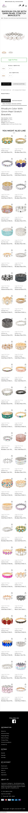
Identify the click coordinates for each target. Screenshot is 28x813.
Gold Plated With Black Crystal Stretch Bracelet (21, 632)
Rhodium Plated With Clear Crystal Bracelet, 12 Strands (7, 540)
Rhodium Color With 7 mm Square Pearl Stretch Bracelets (7, 472)
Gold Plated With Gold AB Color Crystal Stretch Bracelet (21, 495)
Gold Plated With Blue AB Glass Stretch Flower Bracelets (21, 175)
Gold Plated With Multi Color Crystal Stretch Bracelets (7, 495)
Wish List (3, 772)
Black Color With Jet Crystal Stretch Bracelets (21, 609)
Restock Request (17, 100)
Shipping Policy (5, 735)
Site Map (3, 757)
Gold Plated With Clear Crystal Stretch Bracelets (7, 266)
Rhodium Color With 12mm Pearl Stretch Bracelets (15, 18)
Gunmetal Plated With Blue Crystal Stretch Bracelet (21, 289)
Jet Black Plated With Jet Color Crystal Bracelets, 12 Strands (21, 403)
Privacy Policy (4, 740)
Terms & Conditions (6, 742)
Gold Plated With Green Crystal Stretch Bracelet (7, 426)
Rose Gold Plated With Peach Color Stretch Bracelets (21, 381)
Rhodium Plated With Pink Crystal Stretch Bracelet (21, 518)
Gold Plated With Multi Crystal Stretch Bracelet (21, 426)
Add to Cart (6, 84)
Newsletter (4, 774)
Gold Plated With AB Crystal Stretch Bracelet (21, 358)
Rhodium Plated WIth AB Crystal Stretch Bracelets (7, 403)
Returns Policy (5, 738)
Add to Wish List (7, 90)
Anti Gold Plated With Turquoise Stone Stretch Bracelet (7, 152)
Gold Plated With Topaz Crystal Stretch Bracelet (7, 358)
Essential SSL (3, 812)
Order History (4, 768)
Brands (3, 753)
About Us (3, 731)
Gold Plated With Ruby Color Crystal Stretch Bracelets (7, 563)
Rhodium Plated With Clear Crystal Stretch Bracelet (21, 198)
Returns (3, 770)
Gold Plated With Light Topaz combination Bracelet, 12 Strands (21, 312)
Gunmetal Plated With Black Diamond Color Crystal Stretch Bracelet (7, 335)
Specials (3, 755)
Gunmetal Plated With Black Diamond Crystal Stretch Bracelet (7, 289)
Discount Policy (5, 733)
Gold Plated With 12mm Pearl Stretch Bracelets (21, 701)
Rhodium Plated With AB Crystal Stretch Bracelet (7, 175)
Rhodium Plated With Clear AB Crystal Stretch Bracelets (21, 472)
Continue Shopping (18, 84)
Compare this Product (20, 90)
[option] (4, 52)
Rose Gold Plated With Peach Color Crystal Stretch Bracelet (21, 449)
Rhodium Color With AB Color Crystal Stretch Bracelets (7, 449)
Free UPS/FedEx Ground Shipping (12, 104)
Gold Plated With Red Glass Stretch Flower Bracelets (7, 632)
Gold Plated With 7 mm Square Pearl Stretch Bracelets (7, 609)
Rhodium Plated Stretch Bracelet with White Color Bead (21, 243)
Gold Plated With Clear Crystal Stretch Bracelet (7, 198)
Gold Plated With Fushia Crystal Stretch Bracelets (7, 586)
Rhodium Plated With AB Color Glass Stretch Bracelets (21, 678)
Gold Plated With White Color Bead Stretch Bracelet (7, 312)
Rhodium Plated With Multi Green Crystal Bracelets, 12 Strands (21, 152)
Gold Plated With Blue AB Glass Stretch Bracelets (7, 655)
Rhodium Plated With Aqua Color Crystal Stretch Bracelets (7, 243)
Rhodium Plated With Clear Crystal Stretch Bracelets (21, 266)
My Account (4, 766)
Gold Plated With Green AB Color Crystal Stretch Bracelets (7, 381)
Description (6, 100)
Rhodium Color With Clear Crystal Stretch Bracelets (21, 655)
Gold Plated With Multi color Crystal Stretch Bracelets (7, 221)
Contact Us (4, 744)
